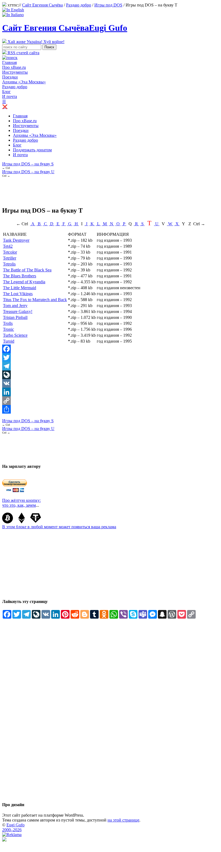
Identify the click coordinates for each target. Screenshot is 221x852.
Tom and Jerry (15, 305)
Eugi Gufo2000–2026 (13, 827)
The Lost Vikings (18, 293)
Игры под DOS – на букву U (28, 171)
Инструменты (15, 72)
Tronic (8, 329)
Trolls (8, 323)
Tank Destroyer (16, 240)
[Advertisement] (100, 189)
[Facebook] (110, 349)
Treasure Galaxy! (17, 311)
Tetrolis (9, 264)
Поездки (10, 77)
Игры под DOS (108, 5)
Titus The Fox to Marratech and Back (35, 299)
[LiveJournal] (110, 374)
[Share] (110, 409)
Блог (6, 91)
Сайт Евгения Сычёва (42, 5)
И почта (9, 96)
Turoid (8, 341)
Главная (9, 62)
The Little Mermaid (19, 287)
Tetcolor (10, 252)
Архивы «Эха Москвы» (24, 82)
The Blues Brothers (19, 276)
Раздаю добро (78, 5)
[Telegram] (110, 366)
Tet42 (8, 246)
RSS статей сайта (22, 52)
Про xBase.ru (14, 67)
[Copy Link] (110, 400)
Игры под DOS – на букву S (28, 164)
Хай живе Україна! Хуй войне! (35, 41)
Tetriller (9, 258)
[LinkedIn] (110, 392)
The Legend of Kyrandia (24, 282)
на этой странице (123, 820)
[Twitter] (110, 357)
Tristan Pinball (15, 317)
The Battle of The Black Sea (27, 270)
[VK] (110, 383)
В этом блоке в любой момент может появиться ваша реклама (59, 526)
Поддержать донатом (32, 150)
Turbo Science (15, 335)
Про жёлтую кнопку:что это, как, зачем (21, 502)
